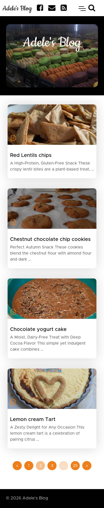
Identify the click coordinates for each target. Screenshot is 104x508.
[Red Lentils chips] (52, 124)
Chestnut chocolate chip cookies (50, 239)
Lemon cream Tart (33, 419)
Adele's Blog (17, 8)
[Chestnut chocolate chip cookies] (52, 208)
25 (75, 466)
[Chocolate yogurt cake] (52, 298)
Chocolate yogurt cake (38, 329)
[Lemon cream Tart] (52, 389)
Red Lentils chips (30, 155)
